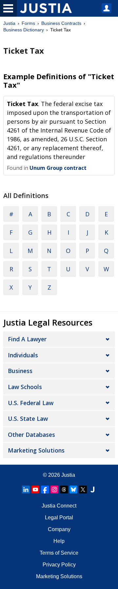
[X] (83, 489)
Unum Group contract (58, 167)
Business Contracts (61, 23)
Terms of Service (59, 553)
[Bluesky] (73, 489)
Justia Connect (59, 506)
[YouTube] (35, 489)
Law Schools (25, 387)
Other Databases (31, 434)
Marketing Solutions (36, 450)
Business (20, 371)
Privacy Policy (59, 564)
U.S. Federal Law (30, 403)
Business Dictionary (23, 29)
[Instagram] (54, 489)
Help (59, 541)
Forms (28, 23)
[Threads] (64, 489)
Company (59, 529)
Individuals (23, 355)
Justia (9, 23)
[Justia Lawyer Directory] (92, 489)
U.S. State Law (28, 418)
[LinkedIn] (26, 489)
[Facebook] (45, 489)
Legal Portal (59, 517)
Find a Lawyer (27, 339)
